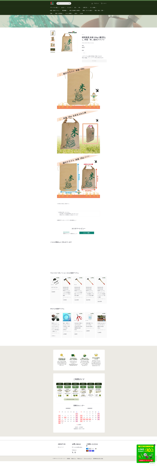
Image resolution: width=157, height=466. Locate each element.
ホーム (83, 34)
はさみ (63, 7)
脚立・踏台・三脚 (99, 10)
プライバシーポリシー (88, 458)
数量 (83, 50)
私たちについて (61, 447)
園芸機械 (64, 10)
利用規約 (68, 458)
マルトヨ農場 (68, 13)
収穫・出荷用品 (58, 13)
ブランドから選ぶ (54, 7)
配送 (86, 57)
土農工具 (85, 7)
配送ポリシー (80, 458)
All (51, 308)
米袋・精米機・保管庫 (74, 10)
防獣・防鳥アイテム (54, 10)
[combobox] (63, 3)
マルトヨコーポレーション (88, 42)
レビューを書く (86, 232)
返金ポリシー (73, 458)
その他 (81, 13)
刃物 (51, 13)
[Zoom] (67, 41)
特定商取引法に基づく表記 (98, 458)
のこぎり (69, 7)
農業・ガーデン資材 (87, 10)
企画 (76, 13)
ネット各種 (92, 7)
